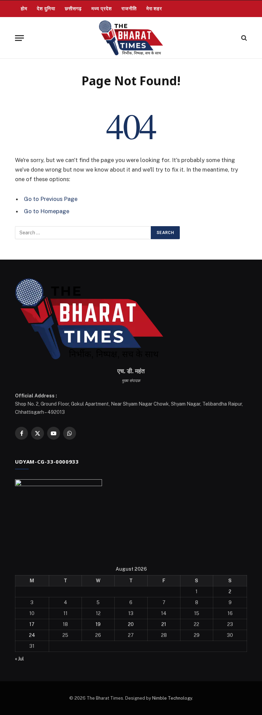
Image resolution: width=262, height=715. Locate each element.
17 (31, 624)
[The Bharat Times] (131, 38)
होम (24, 8)
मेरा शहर (154, 8)
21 (163, 624)
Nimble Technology (172, 698)
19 (98, 624)
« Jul (19, 658)
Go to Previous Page (50, 198)
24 (32, 635)
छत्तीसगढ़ (73, 8)
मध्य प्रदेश (101, 8)
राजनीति (129, 8)
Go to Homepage (46, 211)
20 (131, 624)
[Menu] (19, 38)
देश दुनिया (46, 8)
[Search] (243, 38)
